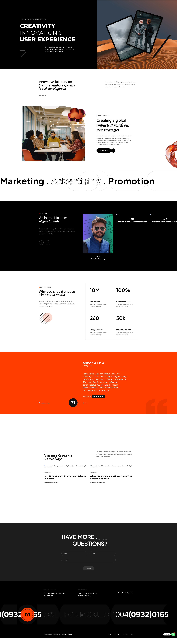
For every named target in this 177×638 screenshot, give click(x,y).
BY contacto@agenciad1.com (51, 482)
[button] (41, 243)
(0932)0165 (114, 614)
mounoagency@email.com (88, 593)
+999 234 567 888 (84, 596)
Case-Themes (68, 634)
